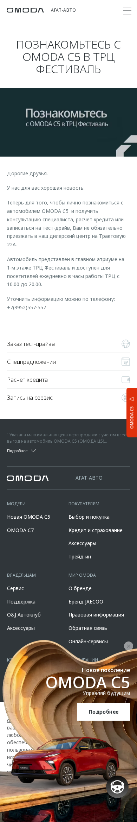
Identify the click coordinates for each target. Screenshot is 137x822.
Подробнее (104, 711)
